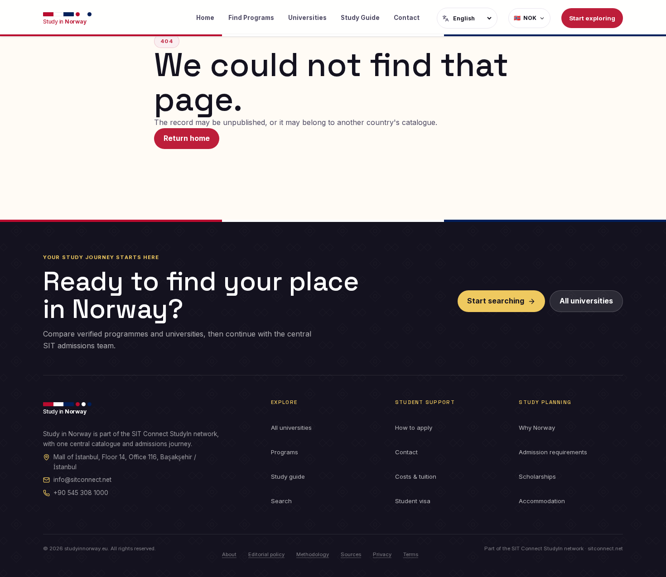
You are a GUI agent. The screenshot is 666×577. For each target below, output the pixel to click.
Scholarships (537, 476)
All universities (586, 300)
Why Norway (537, 427)
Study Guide (360, 17)
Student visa (412, 501)
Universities (307, 17)
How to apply (413, 427)
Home (205, 17)
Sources (351, 554)
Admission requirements (553, 452)
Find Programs (251, 17)
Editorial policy (266, 554)
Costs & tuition (415, 476)
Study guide (288, 476)
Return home (187, 138)
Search (281, 501)
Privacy (382, 554)
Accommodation (542, 501)
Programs (284, 452)
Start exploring (592, 18)
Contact (407, 17)
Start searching (495, 300)
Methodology (312, 554)
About (229, 554)
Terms (410, 554)
